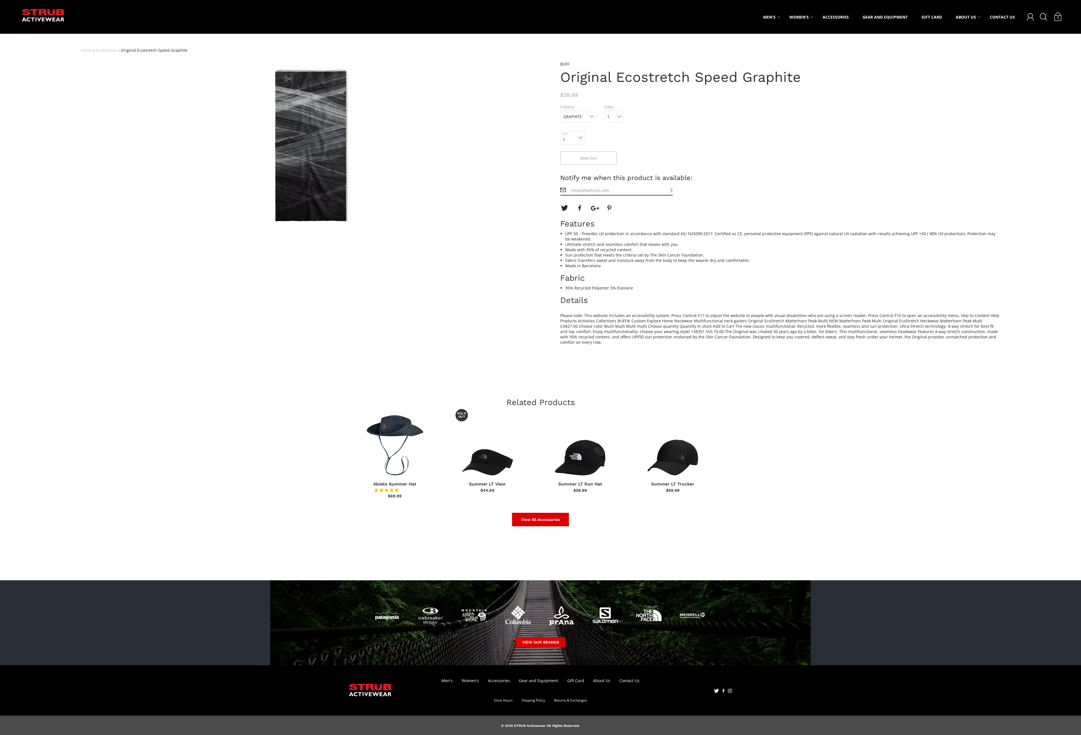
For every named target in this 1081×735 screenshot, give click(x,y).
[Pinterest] (610, 208)
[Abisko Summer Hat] (395, 445)
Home (86, 50)
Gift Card (931, 17)
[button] (387, 490)
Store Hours (503, 700)
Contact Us (1002, 17)
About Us (966, 17)
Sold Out (588, 158)
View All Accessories (540, 519)
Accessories (836, 17)
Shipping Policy (533, 700)
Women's (799, 17)
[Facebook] (579, 208)
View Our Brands (540, 642)
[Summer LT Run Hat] (580, 445)
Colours (567, 106)
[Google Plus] (595, 208)
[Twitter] (564, 208)
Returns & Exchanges (570, 700)
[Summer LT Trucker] (672, 445)
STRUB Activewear (530, 726)
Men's (769, 17)
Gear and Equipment (885, 17)
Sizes (609, 106)
